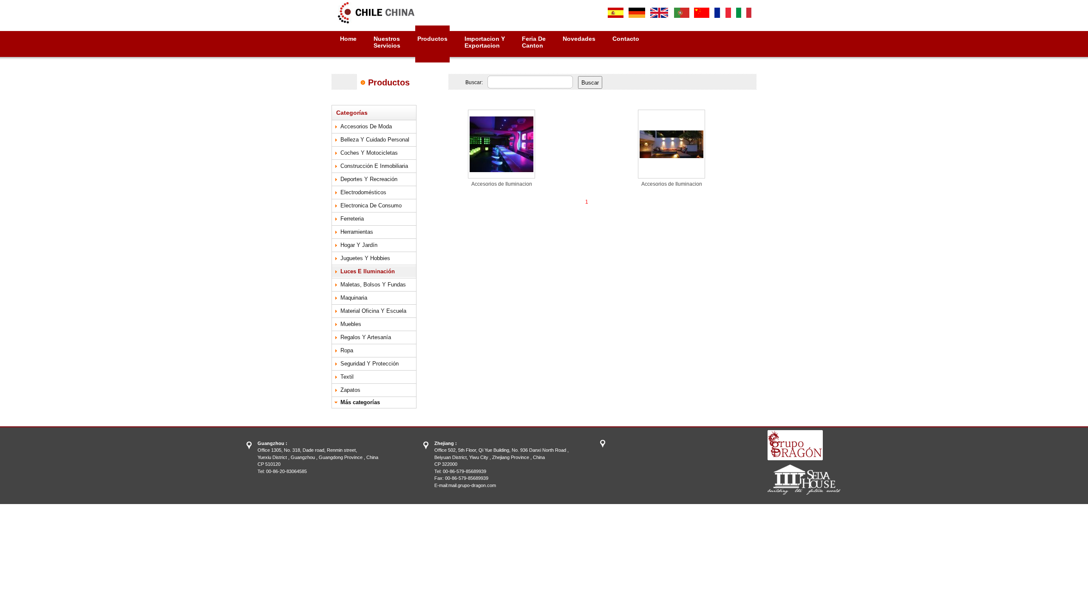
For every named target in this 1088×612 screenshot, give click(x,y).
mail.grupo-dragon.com (472, 485)
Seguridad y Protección (369, 363)
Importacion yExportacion (485, 42)
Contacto (625, 38)
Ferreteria (352, 218)
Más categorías (360, 402)
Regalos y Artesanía (365, 337)
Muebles (350, 324)
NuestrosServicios (387, 42)
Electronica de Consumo (371, 205)
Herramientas (356, 232)
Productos (432, 38)
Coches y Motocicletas (369, 153)
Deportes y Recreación (368, 179)
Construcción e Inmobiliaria (374, 166)
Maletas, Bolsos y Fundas (373, 284)
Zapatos (350, 390)
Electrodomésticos (363, 192)
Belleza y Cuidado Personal (374, 139)
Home (348, 38)
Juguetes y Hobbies (365, 258)
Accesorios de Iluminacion (501, 184)
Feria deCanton (534, 42)
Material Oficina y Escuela (373, 311)
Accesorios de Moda (366, 126)
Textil (347, 377)
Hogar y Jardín (358, 245)
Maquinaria (353, 298)
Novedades (579, 38)
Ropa (346, 350)
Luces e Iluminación (367, 271)
